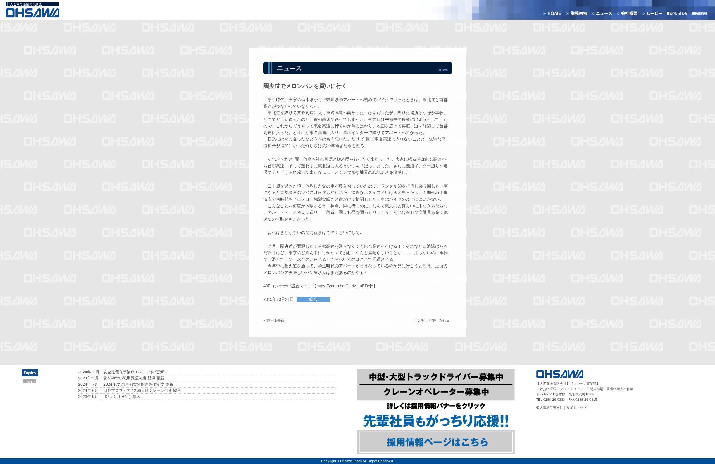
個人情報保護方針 (549, 408)
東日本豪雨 (275, 321)
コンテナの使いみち (429, 321)
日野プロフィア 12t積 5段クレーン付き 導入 (142, 390)
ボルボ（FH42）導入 (121, 396)
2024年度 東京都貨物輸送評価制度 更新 (138, 384)
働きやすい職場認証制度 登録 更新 (133, 378)
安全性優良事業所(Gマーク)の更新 (133, 372)
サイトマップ (576, 408)
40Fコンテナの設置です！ (287, 286)
